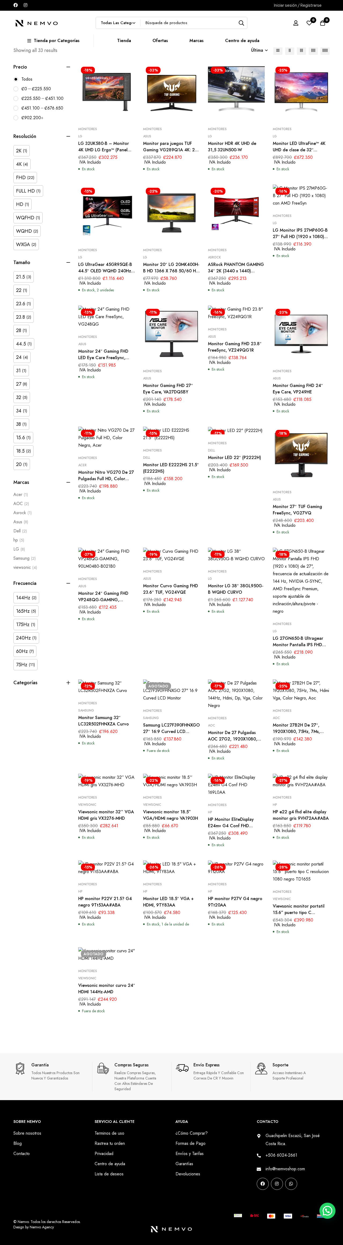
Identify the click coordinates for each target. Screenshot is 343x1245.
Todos (26, 79)
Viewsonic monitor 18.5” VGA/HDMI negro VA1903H (170, 815)
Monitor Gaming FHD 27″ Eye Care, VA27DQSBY (168, 388)
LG (19, 549)
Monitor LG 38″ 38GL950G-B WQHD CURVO (235, 589)
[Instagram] (25, 5)
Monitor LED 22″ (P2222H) (234, 457)
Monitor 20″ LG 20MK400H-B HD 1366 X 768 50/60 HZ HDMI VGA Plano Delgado (171, 270)
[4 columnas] (313, 50)
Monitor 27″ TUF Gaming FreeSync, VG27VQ (297, 509)
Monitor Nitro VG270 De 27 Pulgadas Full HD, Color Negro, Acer (106, 478)
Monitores (87, 129)
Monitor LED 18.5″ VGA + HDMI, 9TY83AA (168, 902)
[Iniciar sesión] (296, 23)
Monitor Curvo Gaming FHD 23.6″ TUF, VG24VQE (170, 589)
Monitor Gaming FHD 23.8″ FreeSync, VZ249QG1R (235, 347)
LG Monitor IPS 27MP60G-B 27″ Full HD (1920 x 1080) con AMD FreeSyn (300, 236)
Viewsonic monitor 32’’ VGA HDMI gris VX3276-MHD (106, 815)
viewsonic (25, 567)
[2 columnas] (289, 50)
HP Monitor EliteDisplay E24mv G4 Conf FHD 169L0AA (231, 825)
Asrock (22, 513)
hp (18, 540)
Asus (20, 522)
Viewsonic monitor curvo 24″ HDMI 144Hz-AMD (106, 988)
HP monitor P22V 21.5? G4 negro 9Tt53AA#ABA (105, 902)
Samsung (24, 558)
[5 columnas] (325, 50)
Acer (20, 494)
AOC (21, 504)
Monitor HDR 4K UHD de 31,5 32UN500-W (232, 146)
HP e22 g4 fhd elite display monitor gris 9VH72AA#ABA (301, 815)
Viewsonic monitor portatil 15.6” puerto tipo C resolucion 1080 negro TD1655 (299, 915)
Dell (20, 531)
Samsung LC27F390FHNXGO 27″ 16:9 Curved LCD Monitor (171, 731)
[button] (326, 1159)
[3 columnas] (301, 50)
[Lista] (277, 50)
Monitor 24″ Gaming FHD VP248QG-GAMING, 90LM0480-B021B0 (103, 599)
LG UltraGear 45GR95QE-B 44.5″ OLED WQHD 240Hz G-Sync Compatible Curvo (105, 270)
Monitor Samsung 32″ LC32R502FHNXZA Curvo (103, 720)
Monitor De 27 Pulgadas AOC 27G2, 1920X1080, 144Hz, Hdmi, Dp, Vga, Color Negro (232, 742)
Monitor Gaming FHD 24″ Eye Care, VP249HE (298, 388)
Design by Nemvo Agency (33, 1227)
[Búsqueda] (241, 23)
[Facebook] (15, 5)
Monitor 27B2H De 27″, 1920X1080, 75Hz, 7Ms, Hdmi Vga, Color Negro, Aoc (297, 734)
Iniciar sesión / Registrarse (298, 5)
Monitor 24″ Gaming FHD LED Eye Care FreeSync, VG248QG (103, 357)
